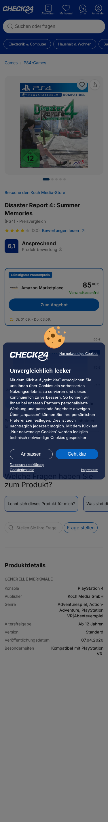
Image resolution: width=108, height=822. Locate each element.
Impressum (89, 470)
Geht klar (77, 454)
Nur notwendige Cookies (78, 354)
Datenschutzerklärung (27, 465)
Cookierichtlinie (22, 470)
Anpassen (31, 454)
